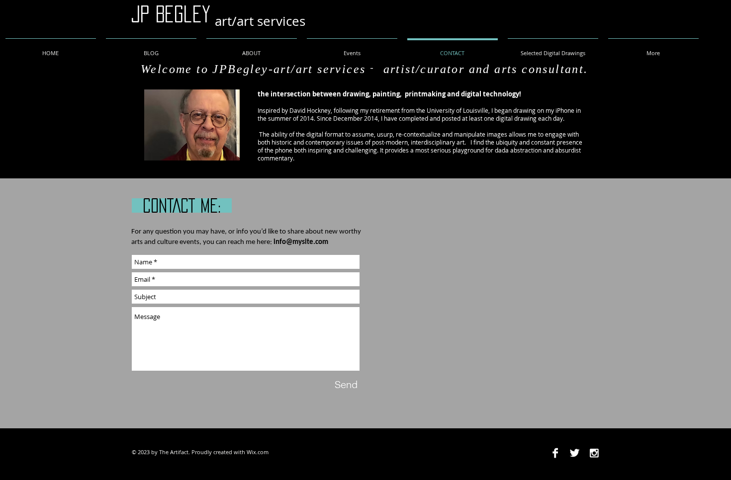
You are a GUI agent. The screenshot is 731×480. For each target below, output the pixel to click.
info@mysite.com (301, 242)
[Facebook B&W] (555, 453)
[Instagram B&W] (594, 453)
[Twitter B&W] (574, 453)
